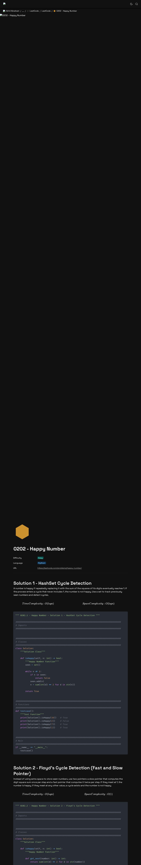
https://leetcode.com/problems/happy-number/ (59, 568)
